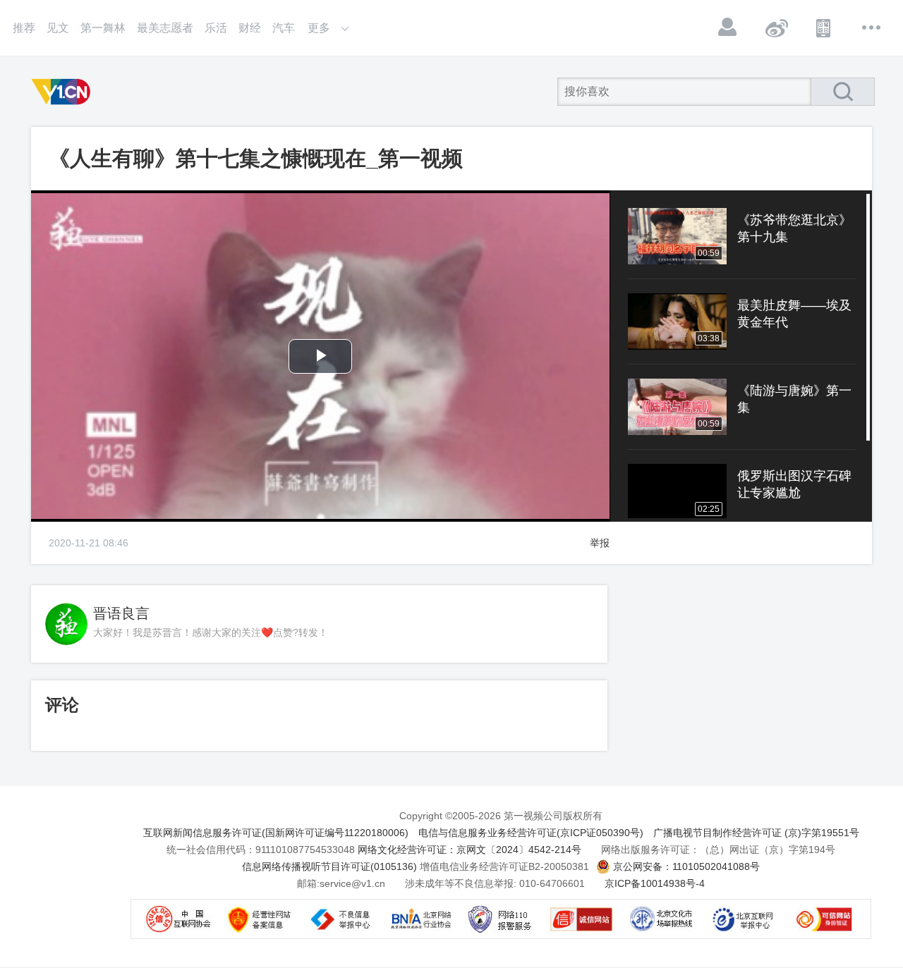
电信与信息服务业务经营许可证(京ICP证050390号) (530, 832)
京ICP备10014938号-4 (655, 883)
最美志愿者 (165, 28)
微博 (776, 27)
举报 (600, 543)
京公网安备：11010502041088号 (686, 866)
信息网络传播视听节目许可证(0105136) (329, 866)
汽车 (283, 28)
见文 (58, 28)
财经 (249, 28)
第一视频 (63, 92)
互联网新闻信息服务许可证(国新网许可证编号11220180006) (275, 832)
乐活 (216, 28)
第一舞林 (103, 28)
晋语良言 (121, 613)
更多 (872, 27)
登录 (728, 27)
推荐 (24, 28)
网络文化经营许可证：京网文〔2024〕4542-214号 (469, 849)
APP (824, 27)
